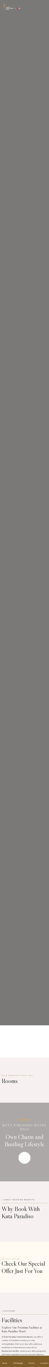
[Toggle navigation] (45, 7)
